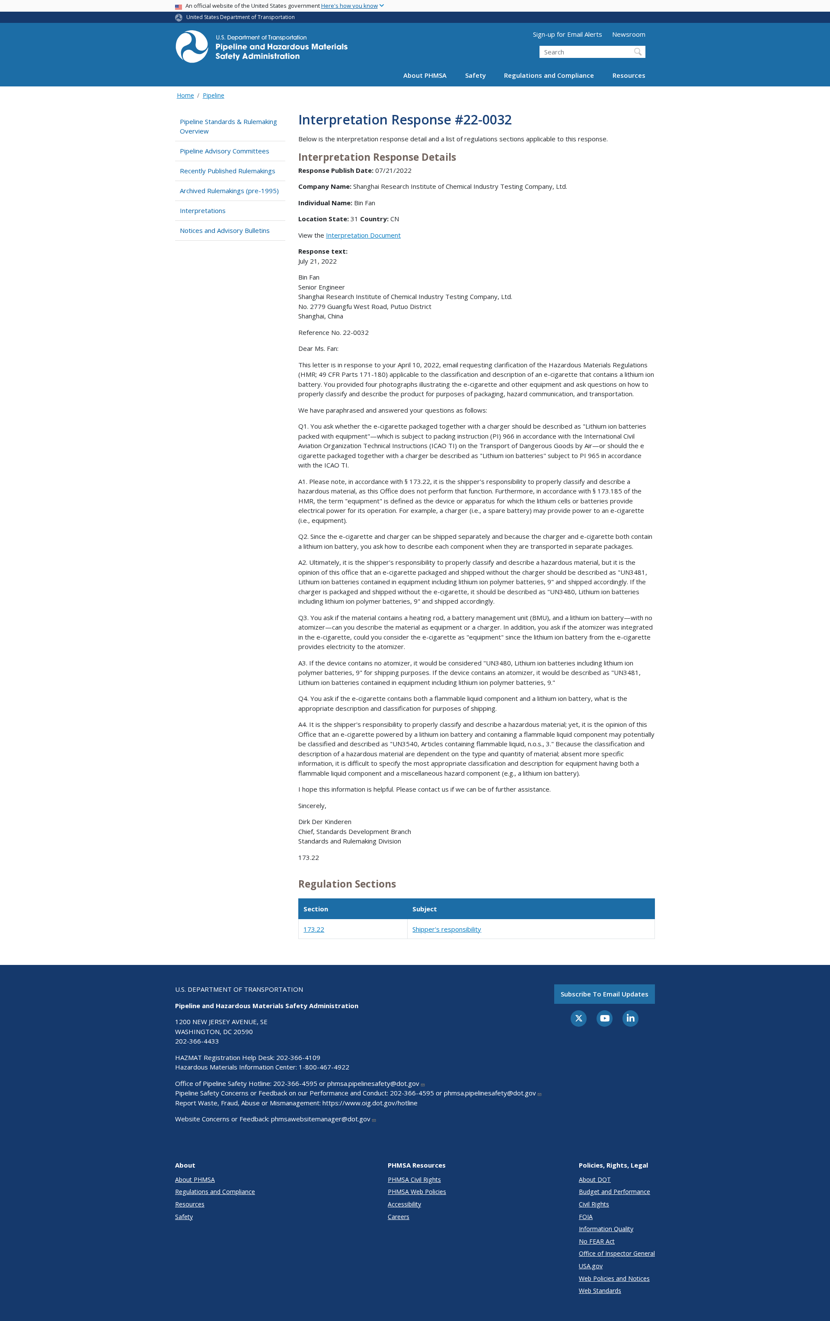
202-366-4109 (298, 1057)
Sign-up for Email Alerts (567, 34)
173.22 (313, 929)
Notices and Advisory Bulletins (225, 230)
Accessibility (404, 1204)
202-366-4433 (197, 1041)
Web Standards (600, 1290)
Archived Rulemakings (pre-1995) (229, 190)
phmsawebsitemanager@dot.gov (320, 1118)
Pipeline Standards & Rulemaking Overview (228, 126)
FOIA (586, 1217)
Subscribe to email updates (604, 994)
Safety (475, 75)
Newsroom (628, 34)
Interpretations (203, 210)
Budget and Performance (614, 1191)
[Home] (261, 49)
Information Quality (606, 1229)
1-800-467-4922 (324, 1067)
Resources (629, 75)
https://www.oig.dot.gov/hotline (370, 1102)
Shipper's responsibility (446, 929)
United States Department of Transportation (240, 17)
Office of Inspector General (617, 1253)
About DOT (595, 1179)
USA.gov (591, 1266)
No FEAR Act (597, 1241)
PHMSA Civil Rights (414, 1179)
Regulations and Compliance (549, 75)
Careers (398, 1217)
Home (185, 95)
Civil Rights (594, 1204)
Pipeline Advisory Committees (224, 150)
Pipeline (213, 95)
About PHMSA (425, 75)
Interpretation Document (363, 235)
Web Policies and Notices (614, 1278)
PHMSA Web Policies (417, 1191)
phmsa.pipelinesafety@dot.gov (373, 1083)
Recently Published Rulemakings (227, 170)
